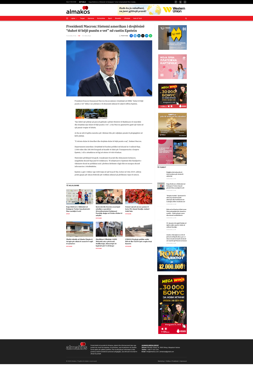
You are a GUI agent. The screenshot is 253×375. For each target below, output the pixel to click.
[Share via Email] (142, 35)
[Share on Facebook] (131, 35)
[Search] (186, 18)
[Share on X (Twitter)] (135, 35)
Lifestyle (127, 18)
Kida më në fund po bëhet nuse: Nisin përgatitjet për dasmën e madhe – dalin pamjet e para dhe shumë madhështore (176, 212)
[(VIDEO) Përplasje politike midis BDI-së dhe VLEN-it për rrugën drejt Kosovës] (138, 229)
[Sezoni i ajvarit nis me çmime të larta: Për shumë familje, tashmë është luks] (138, 196)
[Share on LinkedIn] (139, 35)
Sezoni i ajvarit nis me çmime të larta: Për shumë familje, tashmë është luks (137, 209)
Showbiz (118, 18)
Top (79, 36)
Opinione (91, 18)
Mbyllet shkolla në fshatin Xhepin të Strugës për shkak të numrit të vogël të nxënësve (79, 241)
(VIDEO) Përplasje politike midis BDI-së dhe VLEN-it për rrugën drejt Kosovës (138, 241)
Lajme (73, 18)
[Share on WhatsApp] (150, 35)
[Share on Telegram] (146, 35)
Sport (110, 18)
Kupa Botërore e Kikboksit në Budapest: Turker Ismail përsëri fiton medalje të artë (113, 2)
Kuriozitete (101, 18)
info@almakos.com (152, 351)
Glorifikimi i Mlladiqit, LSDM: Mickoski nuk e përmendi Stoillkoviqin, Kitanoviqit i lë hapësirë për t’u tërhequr (106, 242)
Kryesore (99, 218)
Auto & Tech (137, 18)
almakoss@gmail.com (167, 351)
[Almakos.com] (78, 10)
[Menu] (67, 18)
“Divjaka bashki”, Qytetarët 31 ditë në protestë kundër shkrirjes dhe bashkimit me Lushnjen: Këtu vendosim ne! (176, 198)
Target (82, 18)
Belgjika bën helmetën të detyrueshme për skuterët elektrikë (174, 174)
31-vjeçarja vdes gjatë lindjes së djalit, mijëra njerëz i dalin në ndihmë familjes (176, 225)
